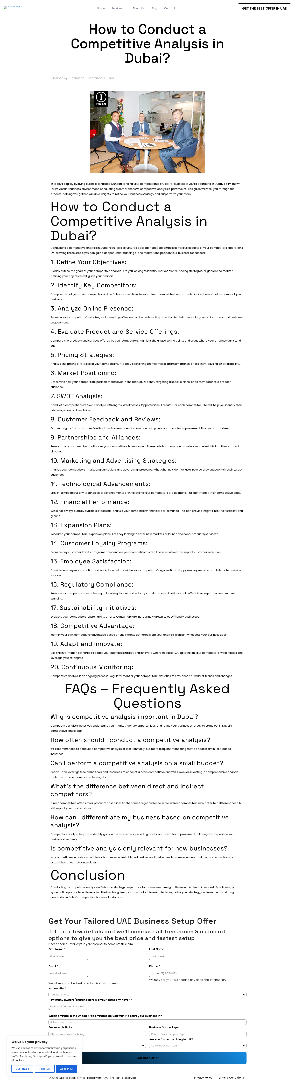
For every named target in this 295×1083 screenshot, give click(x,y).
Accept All (66, 1069)
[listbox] (97, 1045)
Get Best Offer (148, 1058)
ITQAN (105, 1078)
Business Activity (60, 1027)
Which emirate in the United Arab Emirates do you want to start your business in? (105, 1016)
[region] (44, 1056)
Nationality (57, 988)
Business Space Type (164, 1027)
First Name (57, 949)
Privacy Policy (203, 1077)
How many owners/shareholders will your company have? (90, 1000)
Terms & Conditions (230, 1077)
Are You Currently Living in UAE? (171, 1039)
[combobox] (147, 994)
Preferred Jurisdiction (63, 1039)
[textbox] (70, 1034)
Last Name (156, 949)
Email (53, 966)
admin (76, 78)
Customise (22, 1069)
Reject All (44, 1069)
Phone (154, 966)
